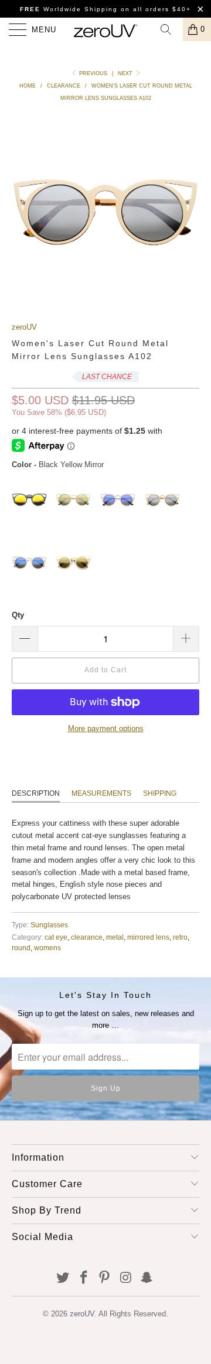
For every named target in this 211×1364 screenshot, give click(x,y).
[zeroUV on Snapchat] (147, 1278)
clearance (87, 937)
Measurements (101, 793)
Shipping (159, 793)
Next (126, 73)
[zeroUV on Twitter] (63, 1278)
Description (36, 793)
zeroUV (24, 327)
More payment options (106, 728)
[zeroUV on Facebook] (84, 1278)
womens (47, 947)
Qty (18, 615)
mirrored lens (148, 937)
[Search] (170, 29)
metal (115, 937)
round (21, 947)
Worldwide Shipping (69, 9)
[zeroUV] (105, 29)
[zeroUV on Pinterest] (105, 1278)
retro (180, 937)
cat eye (56, 937)
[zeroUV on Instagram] (126, 1278)
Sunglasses (49, 925)
